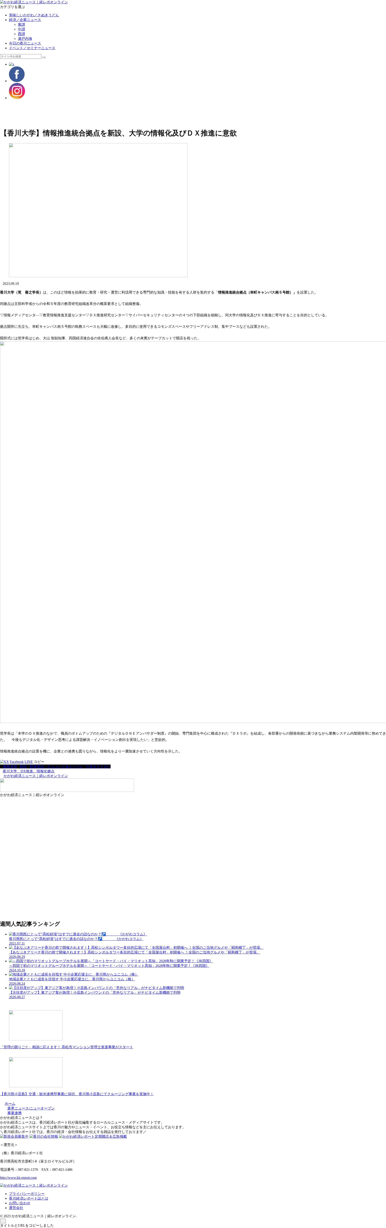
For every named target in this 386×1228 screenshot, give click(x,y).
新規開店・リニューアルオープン (56, 766)
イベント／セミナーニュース (32, 48)
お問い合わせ (19, 1203)
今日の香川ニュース (25, 43)
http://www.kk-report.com (18, 1177)
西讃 (21, 34)
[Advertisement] (134, 114)
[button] (44, 57)
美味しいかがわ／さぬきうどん (34, 15)
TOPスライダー (98, 766)
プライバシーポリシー (27, 1194)
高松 (23, 766)
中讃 (21, 29)
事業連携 (10, 766)
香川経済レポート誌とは (28, 1198)
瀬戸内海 (25, 38)
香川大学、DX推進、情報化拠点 (29, 771)
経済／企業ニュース (25, 20)
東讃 (21, 24)
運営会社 (16, 1208)
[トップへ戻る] (3, 1221)
